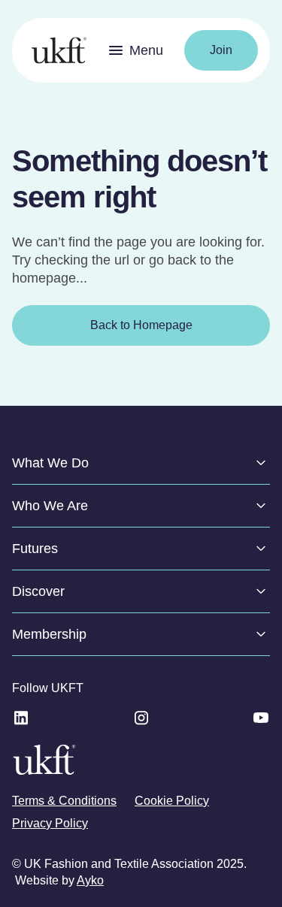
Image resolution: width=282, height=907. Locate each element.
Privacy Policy (50, 823)
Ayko (90, 880)
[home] (55, 50)
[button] (135, 50)
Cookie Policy (172, 800)
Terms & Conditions (64, 800)
